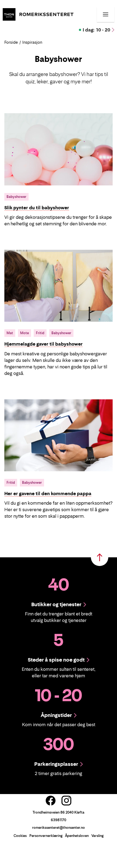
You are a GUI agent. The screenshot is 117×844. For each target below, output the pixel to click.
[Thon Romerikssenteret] (38, 14)
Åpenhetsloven (77, 836)
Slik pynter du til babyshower (36, 207)
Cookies (20, 836)
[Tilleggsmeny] (105, 14)
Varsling (97, 836)
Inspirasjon (32, 42)
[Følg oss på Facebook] (50, 800)
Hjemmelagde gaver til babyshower (43, 344)
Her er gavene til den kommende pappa (47, 493)
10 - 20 (96, 30)
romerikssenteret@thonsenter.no (58, 828)
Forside (11, 42)
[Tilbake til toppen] (99, 557)
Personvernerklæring (45, 836)
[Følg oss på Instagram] (66, 800)
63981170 (58, 820)
